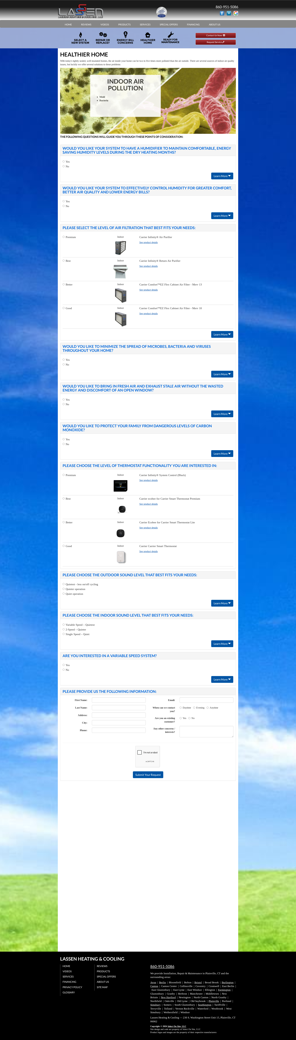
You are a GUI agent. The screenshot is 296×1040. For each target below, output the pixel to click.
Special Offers (169, 24)
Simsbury (155, 1004)
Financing (193, 24)
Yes (68, 161)
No (67, 166)
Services (145, 24)
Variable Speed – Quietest (80, 624)
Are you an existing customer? (165, 720)
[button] (148, 774)
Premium (71, 237)
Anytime (214, 707)
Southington (204, 1004)
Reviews (86, 24)
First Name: (81, 700)
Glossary (69, 992)
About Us (214, 24)
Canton (154, 986)
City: (84, 722)
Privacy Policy (72, 987)
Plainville (214, 1001)
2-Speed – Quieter (76, 629)
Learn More (221, 176)
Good (69, 308)
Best (68, 260)
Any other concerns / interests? (164, 730)
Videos (105, 24)
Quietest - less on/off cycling (82, 584)
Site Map (102, 987)
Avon (153, 982)
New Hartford (168, 997)
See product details (148, 242)
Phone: (83, 730)
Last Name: (81, 707)
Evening (200, 707)
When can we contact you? (164, 709)
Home (68, 24)
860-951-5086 (162, 966)
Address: (82, 715)
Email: (171, 700)
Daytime (187, 707)
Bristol (198, 982)
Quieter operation (75, 589)
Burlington (228, 982)
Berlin (162, 982)
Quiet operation (74, 593)
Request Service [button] (214, 42)
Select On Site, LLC (177, 1026)
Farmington (224, 989)
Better (69, 284)
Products (124, 24)
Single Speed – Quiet (77, 634)
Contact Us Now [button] (214, 35)
